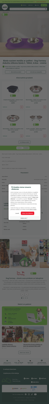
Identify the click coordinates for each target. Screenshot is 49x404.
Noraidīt (17, 213)
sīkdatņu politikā (32, 209)
